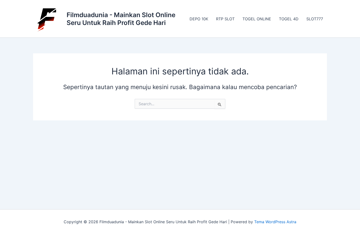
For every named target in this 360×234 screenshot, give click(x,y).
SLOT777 (314, 18)
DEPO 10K (199, 18)
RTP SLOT (225, 18)
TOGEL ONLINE (256, 18)
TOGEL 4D (289, 18)
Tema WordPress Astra (275, 221)
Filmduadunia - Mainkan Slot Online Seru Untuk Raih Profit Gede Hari (121, 18)
